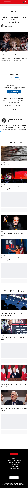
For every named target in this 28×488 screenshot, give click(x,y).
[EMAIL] (9, 121)
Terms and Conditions (14, 462)
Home (11, 11)
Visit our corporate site (18, 483)
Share (4, 54)
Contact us (14, 109)
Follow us (18, 54)
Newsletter (24, 54)
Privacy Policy (14, 464)
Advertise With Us (14, 468)
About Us (14, 458)
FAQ (14, 470)
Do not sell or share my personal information (14, 473)
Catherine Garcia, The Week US (12, 25)
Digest (16, 11)
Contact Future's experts (14, 460)
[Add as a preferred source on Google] (14, 477)
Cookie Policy (14, 466)
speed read (14, 14)
